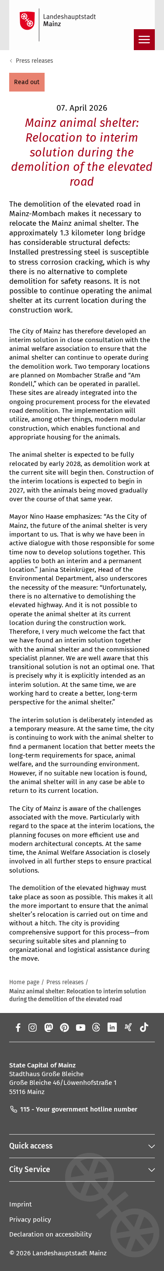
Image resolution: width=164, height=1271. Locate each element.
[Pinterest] (64, 1027)
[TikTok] (144, 1027)
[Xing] (128, 1027)
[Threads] (96, 1027)
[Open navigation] (144, 39)
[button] (27, 82)
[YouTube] (80, 1027)
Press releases (34, 61)
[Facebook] (18, 1027)
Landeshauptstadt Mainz (69, 1253)
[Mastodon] (48, 1027)
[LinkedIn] (112, 1027)
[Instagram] (32, 1027)
